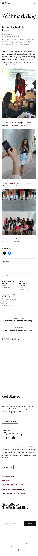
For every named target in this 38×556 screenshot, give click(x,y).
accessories (8, 39)
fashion (22, 39)
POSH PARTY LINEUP (9, 477)
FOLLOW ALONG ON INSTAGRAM (13, 493)
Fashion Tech (30, 39)
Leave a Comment (23, 44)
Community (7, 36)
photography (26, 42)
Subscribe (30, 524)
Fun (3, 42)
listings (19, 42)
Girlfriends (8, 42)
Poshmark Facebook (13, 241)
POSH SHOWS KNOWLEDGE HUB (13, 489)
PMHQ (18, 36)
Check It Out (8, 467)
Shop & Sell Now (10, 421)
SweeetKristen (12, 123)
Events (14, 36)
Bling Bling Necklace (13, 186)
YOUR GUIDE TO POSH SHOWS (12, 485)
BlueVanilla (11, 183)
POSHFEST (5, 481)
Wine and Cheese (7, 44)
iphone (14, 42)
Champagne (16, 39)
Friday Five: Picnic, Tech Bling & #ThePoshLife (25, 283)
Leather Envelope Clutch (21, 125)
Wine (32, 42)
